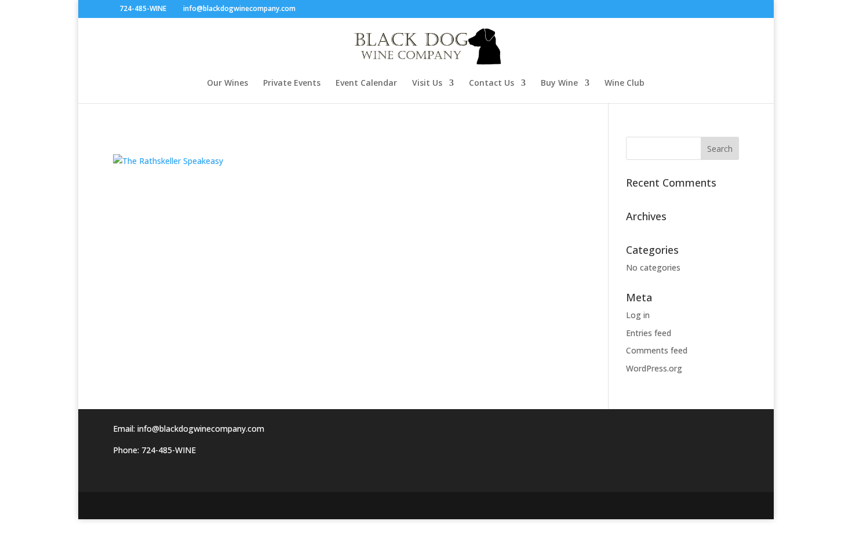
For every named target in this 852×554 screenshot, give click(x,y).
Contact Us (491, 83)
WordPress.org (654, 368)
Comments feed (656, 350)
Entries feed (648, 332)
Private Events (292, 83)
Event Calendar (366, 83)
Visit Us (427, 83)
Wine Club (625, 83)
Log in (638, 314)
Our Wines (227, 83)
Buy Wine (559, 83)
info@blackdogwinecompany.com (200, 428)
